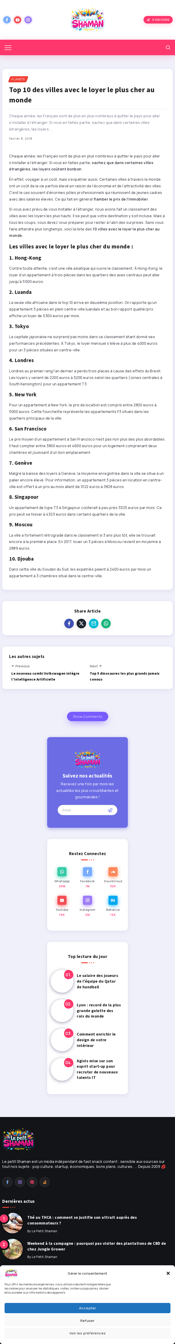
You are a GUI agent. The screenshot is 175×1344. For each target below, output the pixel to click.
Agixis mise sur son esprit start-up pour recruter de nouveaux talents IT (97, 1069)
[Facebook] (7, 20)
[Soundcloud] (113, 878)
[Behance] (113, 906)
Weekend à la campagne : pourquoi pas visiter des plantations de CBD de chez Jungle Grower (96, 1246)
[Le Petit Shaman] (87, 19)
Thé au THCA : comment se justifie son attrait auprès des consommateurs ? (82, 1220)
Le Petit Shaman (44, 1231)
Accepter (87, 1308)
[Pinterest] (32, 1182)
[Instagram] (28, 20)
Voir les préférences (87, 1333)
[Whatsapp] (62, 878)
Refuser (87, 1320)
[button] (168, 1273)
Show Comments (87, 716)
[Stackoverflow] (44, 1182)
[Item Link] (62, 981)
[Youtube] (17, 20)
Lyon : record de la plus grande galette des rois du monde (99, 1010)
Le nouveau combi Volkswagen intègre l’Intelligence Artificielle (45, 676)
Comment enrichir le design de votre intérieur (96, 1040)
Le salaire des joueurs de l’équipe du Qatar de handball (97, 981)
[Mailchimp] (110, 810)
